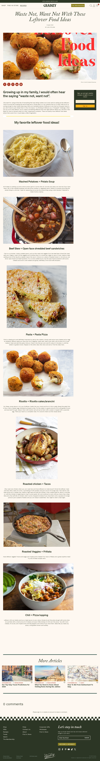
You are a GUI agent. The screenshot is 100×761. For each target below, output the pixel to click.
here (62, 344)
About (25, 732)
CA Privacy (18, 757)
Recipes (23, 5)
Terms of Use (19, 756)
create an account (48, 712)
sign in (39, 712)
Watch (5, 737)
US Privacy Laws (33, 756)
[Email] (17, 84)
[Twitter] (75, 749)
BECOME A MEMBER (67, 744)
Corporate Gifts (44, 727)
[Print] (21, 84)
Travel (5, 734)
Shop (4, 5)
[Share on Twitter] (8, 84)
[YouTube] (68, 749)
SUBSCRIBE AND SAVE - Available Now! (50, 1)
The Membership (78, 5)
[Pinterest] (65, 749)
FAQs (24, 727)
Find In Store (13, 5)
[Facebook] (62, 749)
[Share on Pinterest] (13, 84)
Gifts (4, 729)
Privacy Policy (6, 756)
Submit (87, 737)
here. (44, 558)
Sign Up (85, 106)
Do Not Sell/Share (7, 757)
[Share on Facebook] (4, 84)
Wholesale (42, 729)
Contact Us (26, 729)
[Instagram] (59, 749)
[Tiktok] (71, 749)
